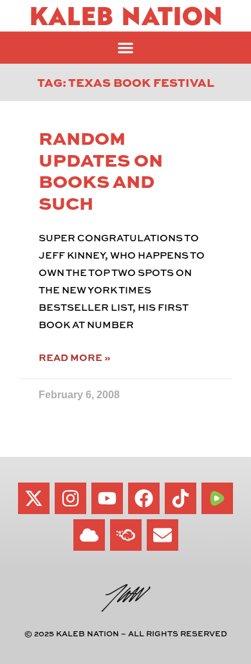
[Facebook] (144, 498)
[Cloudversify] (126, 535)
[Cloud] (89, 535)
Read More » (74, 357)
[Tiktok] (180, 498)
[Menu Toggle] (125, 47)
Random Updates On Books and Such (101, 170)
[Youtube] (107, 498)
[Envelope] (162, 535)
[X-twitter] (34, 498)
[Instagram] (70, 498)
